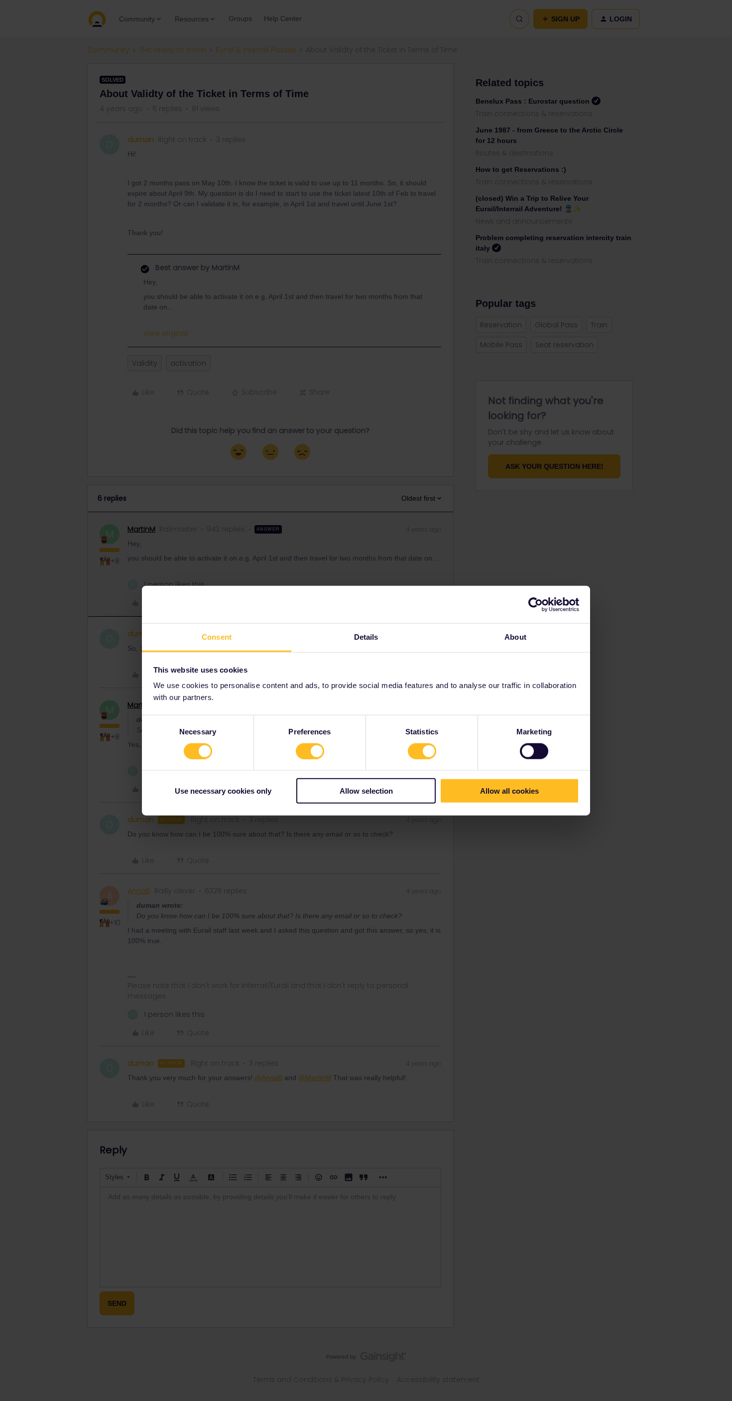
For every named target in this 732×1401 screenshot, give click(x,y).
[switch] (310, 751)
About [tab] (515, 637)
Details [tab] (366, 637)
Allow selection (366, 791)
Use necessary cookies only (223, 791)
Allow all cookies (509, 791)
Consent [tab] (217, 637)
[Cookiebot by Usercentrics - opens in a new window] (535, 604)
